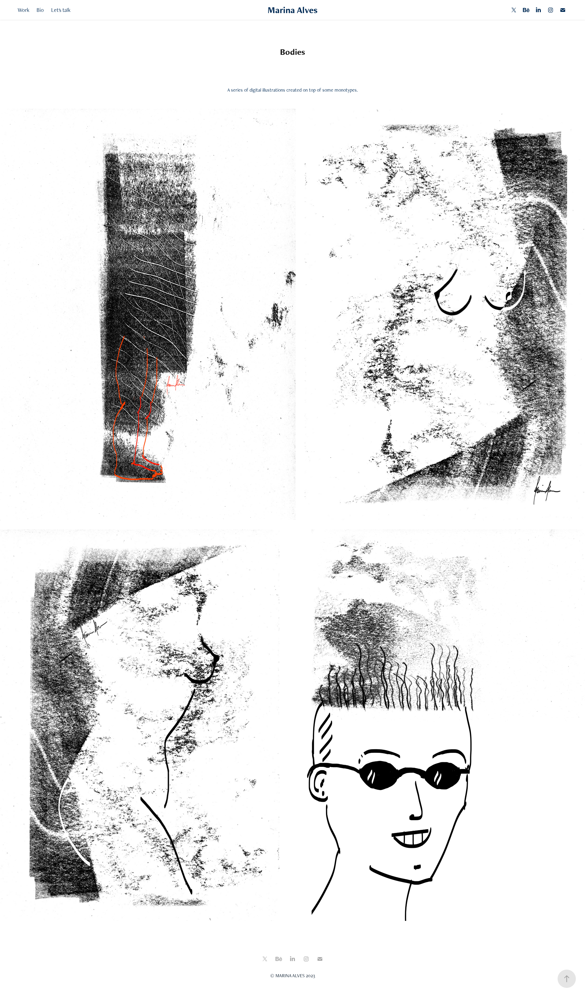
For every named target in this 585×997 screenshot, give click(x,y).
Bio (40, 9)
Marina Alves (292, 10)
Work (23, 9)
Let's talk (60, 9)
